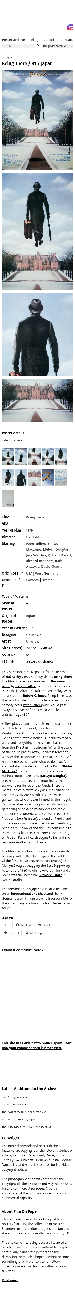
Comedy (32, 579)
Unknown (34, 634)
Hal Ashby (34, 537)
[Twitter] (56, 27)
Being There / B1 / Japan (27, 63)
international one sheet (29, 893)
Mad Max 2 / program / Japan (19, 1119)
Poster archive (13, 40)
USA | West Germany (42, 573)
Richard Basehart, (40, 560)
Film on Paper (10, 16)
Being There (35, 517)
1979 (29, 530)
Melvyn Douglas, (56, 549)
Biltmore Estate (50, 875)
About (49, 40)
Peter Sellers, (37, 543)
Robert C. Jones (34, 695)
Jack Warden (26, 818)
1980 (29, 628)
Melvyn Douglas (53, 775)
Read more (10, 1280)
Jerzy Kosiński (25, 686)
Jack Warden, (37, 555)
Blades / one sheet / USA (16, 1104)
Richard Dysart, (60, 555)
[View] (8, 456)
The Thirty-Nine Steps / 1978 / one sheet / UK (27, 1127)
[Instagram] (70, 27)
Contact (66, 40)
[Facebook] (63, 27)
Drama (47, 579)
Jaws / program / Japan (15, 1097)
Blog (34, 40)
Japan (30, 615)
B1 (27, 596)
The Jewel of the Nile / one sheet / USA (24, 1112)
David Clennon (53, 566)
